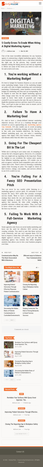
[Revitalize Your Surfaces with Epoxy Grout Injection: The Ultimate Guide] (8, 344)
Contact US (20, 452)
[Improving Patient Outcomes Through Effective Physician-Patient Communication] (12, 276)
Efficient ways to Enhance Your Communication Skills (32, 258)
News (21, 394)
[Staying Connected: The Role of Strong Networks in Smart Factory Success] (31, 300)
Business (5, 38)
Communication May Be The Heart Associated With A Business (10, 258)
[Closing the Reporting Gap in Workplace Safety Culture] (31, 276)
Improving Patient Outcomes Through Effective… (21, 412)
